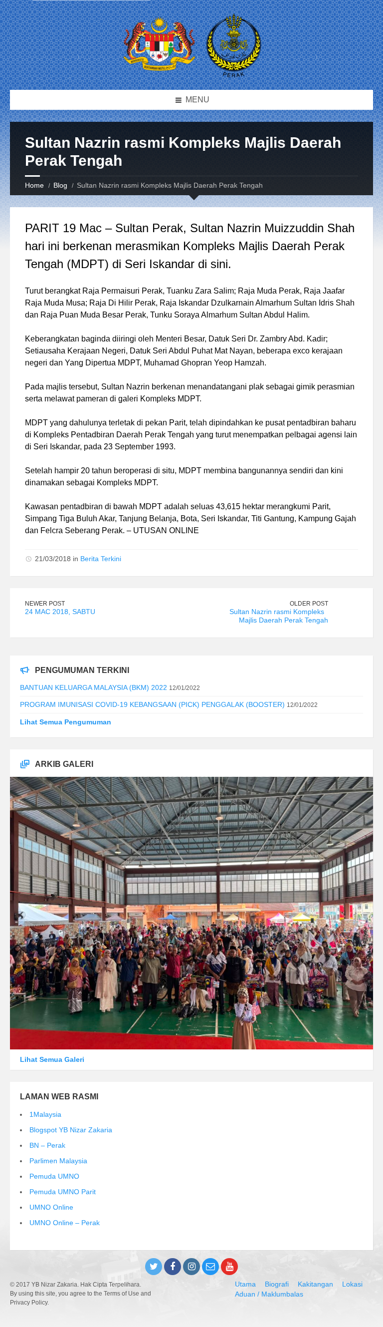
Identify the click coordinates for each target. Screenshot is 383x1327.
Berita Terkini (100, 559)
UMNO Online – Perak (64, 1223)
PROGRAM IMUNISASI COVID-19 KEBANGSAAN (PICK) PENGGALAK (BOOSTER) (152, 704)
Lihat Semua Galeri (52, 1059)
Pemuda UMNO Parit (62, 1192)
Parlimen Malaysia (58, 1161)
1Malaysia (45, 1114)
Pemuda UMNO (54, 1176)
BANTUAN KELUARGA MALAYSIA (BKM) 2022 (93, 687)
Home (34, 185)
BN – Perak (47, 1145)
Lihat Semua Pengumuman (65, 722)
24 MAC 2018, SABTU (60, 612)
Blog (60, 185)
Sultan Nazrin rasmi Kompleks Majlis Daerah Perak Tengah (278, 616)
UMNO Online (51, 1207)
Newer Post (45, 603)
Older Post (309, 603)
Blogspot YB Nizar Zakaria (70, 1130)
